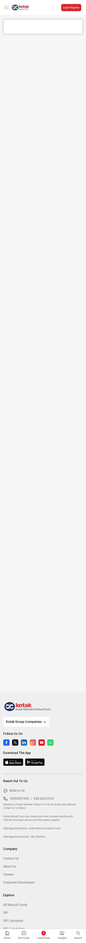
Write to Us (17, 790)
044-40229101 (44, 798)
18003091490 (19, 798)
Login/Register (71, 7)
